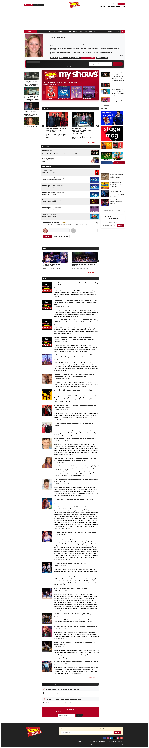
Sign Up (79, 715)
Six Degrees (88, 57)
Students (75, 31)
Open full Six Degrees (61, 236)
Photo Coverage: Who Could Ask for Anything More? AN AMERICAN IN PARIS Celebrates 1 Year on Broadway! (82, 137)
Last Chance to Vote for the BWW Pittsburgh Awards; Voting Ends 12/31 (70, 44)
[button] (123, 31)
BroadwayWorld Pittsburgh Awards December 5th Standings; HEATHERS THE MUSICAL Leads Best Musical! (74, 338)
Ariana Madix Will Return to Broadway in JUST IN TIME (30, 123)
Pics (62, 57)
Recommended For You (107, 169)
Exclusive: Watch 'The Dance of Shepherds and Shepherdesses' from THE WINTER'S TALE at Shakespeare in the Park (118, 76)
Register (110, 31)
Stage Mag (92, 31)
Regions (108, 741)
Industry (60, 31)
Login (117, 31)
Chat (65, 31)
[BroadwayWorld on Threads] (118, 738)
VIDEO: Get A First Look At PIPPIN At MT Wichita (83, 265)
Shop (80, 31)
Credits (77, 57)
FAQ (106, 57)
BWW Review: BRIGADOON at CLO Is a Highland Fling (72, 614)
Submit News (101, 741)
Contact (90, 741)
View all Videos (105, 105)
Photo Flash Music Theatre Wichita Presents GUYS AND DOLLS (76, 662)
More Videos (91, 272)
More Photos (91, 142)
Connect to (74, 227)
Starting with (46, 227)
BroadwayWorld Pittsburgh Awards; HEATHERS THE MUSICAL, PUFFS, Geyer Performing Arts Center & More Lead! (81, 52)
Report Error (120, 741)
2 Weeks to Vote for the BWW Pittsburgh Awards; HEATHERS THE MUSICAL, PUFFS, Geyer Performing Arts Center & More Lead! (84, 48)
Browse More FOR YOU (112, 210)
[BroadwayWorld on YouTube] (121, 738)
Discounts (119, 162)
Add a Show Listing (38, 4)
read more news (120, 55)
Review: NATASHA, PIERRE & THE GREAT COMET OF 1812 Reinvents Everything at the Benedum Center (73, 356)
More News (92, 677)
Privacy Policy (119, 744)
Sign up (120, 225)
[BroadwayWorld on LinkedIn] (111, 738)
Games (86, 31)
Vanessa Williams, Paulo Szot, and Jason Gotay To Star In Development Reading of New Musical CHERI (75, 459)
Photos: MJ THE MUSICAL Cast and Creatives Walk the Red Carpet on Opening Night (57, 136)
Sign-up (115, 3)
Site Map (113, 741)
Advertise (80, 741)
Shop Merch (29, 4)
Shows (54, 31)
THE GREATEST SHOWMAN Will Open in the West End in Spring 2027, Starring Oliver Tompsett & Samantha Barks (31, 94)
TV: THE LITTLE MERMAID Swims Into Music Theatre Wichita (55, 265)
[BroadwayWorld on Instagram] (107, 738)
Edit (99, 57)
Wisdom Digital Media (99, 744)
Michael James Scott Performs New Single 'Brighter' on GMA (117, 100)
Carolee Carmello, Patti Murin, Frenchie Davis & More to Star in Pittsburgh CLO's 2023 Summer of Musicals (76, 375)
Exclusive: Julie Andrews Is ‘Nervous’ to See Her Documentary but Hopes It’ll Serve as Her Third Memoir (31, 79)
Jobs (69, 31)
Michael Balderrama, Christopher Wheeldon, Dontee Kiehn (56, 130)
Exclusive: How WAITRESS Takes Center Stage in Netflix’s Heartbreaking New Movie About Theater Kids (31, 109)
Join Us (95, 741)
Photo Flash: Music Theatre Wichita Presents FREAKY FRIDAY (75, 627)
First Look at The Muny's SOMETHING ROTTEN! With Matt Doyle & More (118, 85)
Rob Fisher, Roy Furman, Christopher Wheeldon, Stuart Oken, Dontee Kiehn (81, 131)
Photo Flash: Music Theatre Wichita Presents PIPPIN (72, 563)
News (49, 31)
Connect (47, 236)
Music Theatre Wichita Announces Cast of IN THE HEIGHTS (75, 439)
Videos (55, 57)
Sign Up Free (117, 64)
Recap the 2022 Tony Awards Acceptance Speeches (73, 390)
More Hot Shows (107, 162)
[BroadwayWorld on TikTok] (114, 738)
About (85, 741)
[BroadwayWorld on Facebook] (104, 738)
